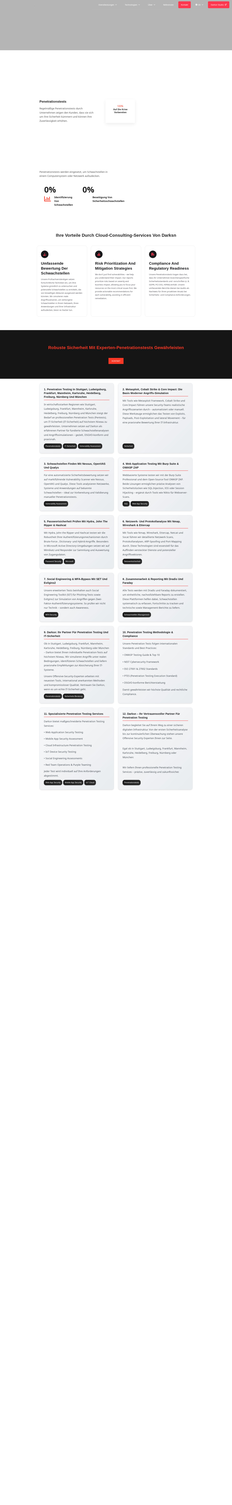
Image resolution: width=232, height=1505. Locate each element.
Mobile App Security (73, 782)
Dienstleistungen (106, 4)
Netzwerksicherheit (132, 561)
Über (150, 4)
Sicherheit (128, 446)
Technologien (131, 4)
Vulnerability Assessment (90, 446)
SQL (126, 504)
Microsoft (69, 561)
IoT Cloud (90, 782)
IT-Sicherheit (70, 446)
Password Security (53, 561)
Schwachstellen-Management (136, 615)
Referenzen (168, 4)
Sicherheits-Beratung (73, 696)
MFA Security (51, 615)
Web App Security (139, 504)
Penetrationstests (53, 446)
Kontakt (184, 4)
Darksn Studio (217, 4)
